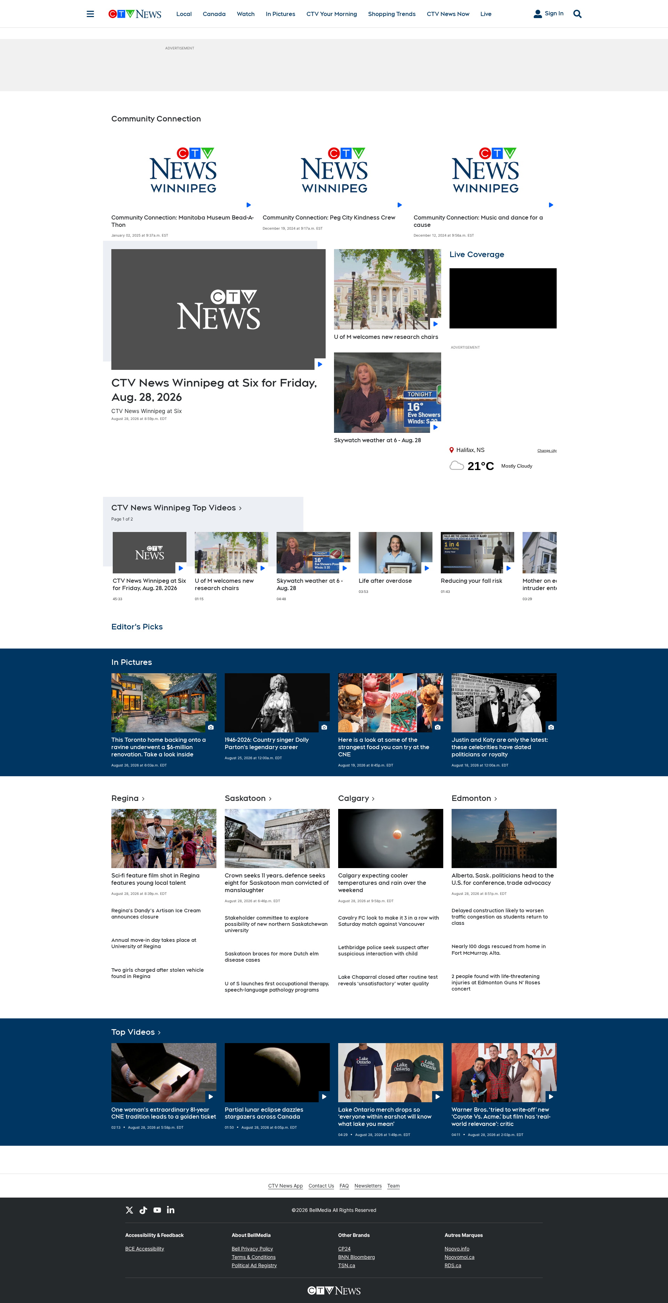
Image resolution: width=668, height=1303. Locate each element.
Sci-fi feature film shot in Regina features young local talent (155, 879)
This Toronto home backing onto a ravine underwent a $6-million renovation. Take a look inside (158, 747)
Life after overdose (385, 581)
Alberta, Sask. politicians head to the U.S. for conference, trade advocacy (503, 879)
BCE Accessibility (144, 1249)
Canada (214, 14)
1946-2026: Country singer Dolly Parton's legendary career (267, 743)
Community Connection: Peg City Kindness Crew (329, 217)
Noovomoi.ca (460, 1257)
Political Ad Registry (254, 1265)
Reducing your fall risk (471, 581)
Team (393, 1186)
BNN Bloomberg (356, 1257)
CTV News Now (448, 14)
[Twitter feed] (129, 1210)
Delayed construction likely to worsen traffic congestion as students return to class (500, 917)
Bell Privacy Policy (252, 1249)
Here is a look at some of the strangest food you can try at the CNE (383, 747)
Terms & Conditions (254, 1257)
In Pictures (280, 14)
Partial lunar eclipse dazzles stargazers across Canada (264, 1113)
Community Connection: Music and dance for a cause (478, 221)
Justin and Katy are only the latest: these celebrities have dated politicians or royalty (500, 747)
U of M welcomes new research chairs (386, 337)
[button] (543, 570)
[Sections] (90, 14)
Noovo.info (457, 1249)
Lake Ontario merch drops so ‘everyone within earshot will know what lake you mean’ (384, 1117)
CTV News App (285, 1186)
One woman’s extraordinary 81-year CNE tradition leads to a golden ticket (163, 1113)
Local (184, 14)
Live (486, 14)
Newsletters (368, 1186)
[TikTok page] (143, 1210)
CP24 (344, 1249)
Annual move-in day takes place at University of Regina (153, 943)
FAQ (344, 1186)
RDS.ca (453, 1265)
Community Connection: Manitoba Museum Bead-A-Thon (182, 221)
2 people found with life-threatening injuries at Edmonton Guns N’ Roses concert (496, 983)
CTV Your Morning (332, 14)
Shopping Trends (392, 14)
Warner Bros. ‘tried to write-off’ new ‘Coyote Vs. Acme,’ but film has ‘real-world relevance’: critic (501, 1117)
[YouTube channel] (157, 1210)
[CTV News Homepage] (135, 14)
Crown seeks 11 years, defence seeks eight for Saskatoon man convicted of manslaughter (277, 882)
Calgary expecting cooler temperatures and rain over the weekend (382, 882)
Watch (246, 14)
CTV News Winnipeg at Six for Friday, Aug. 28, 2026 (149, 584)
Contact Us (321, 1186)
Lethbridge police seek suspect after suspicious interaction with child (383, 950)
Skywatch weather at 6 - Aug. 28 (377, 440)
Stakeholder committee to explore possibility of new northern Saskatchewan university (276, 924)
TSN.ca (346, 1265)
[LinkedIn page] (171, 1210)
